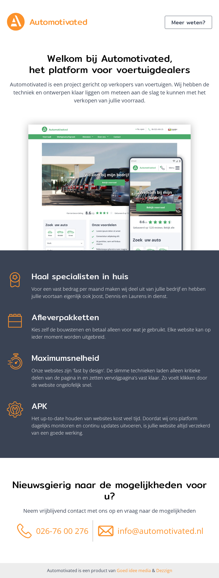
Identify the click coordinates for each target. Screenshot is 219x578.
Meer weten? (188, 22)
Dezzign (163, 570)
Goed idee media (134, 570)
